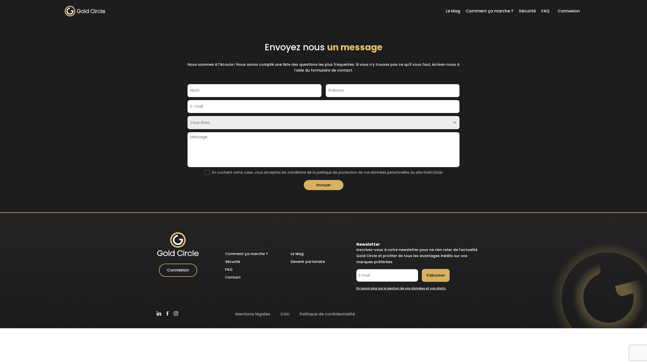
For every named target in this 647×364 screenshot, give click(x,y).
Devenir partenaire (308, 261)
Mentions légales (252, 314)
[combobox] (323, 122)
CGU (285, 314)
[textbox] (319, 122)
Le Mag (453, 11)
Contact (233, 277)
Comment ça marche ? (489, 11)
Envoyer (323, 185)
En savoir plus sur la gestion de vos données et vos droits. (401, 288)
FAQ (545, 11)
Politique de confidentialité (327, 314)
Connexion (569, 11)
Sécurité (527, 11)
